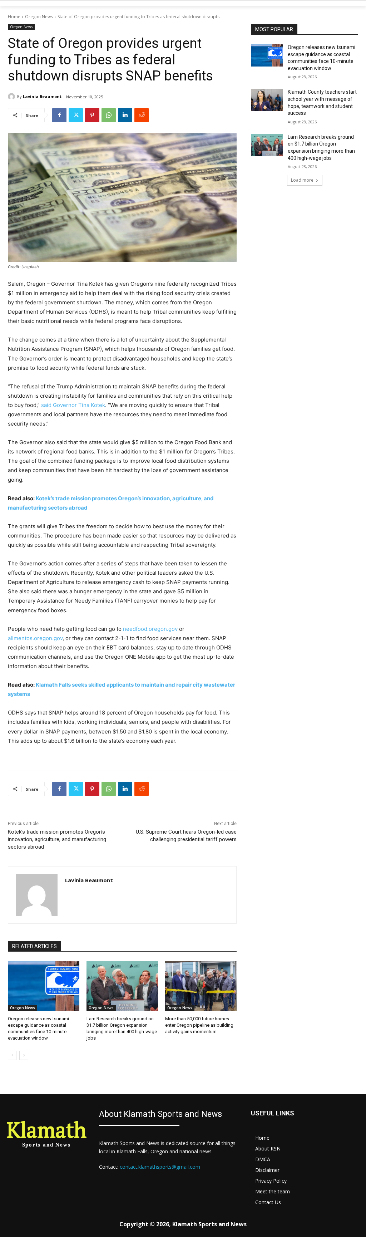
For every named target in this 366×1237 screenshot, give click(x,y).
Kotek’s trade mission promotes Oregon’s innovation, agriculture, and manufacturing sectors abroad (57, 839)
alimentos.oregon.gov (35, 638)
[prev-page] (12, 1055)
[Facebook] (59, 115)
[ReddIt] (141, 115)
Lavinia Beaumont (42, 96)
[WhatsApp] (109, 115)
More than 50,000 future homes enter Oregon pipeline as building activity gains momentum (199, 1025)
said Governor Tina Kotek (73, 405)
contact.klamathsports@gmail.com (160, 1166)
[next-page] (23, 1055)
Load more (302, 180)
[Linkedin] (125, 115)
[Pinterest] (92, 115)
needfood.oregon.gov (150, 628)
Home (14, 17)
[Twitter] (76, 115)
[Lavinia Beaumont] (12, 96)
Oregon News (39, 17)
